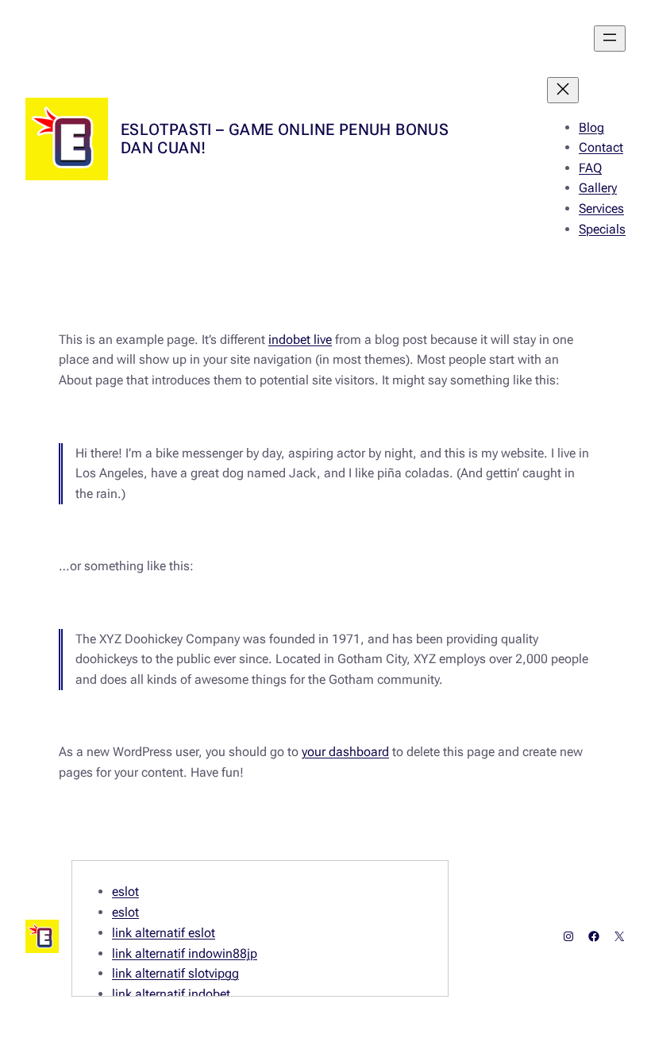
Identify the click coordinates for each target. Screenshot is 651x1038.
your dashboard (345, 751)
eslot (125, 891)
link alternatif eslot (163, 932)
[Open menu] (610, 38)
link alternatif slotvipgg (175, 973)
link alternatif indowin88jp (184, 953)
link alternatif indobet (171, 993)
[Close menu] (563, 90)
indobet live (300, 339)
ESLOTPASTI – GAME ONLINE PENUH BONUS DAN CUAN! (285, 138)
